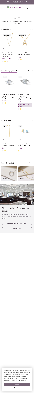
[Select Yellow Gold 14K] (5, 61)
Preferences (17, 388)
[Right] (32, 163)
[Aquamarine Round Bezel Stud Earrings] (25, 131)
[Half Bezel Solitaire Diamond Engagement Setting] (9, 82)
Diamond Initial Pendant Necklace (24, 53)
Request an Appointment (17, 223)
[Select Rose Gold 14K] (7, 61)
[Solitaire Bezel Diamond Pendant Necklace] (9, 40)
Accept (17, 384)
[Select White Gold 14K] (2, 61)
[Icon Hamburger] (2, 8)
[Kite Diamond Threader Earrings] (9, 131)
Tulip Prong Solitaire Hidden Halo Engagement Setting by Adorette (24, 97)
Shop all (30, 29)
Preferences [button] (23, 380)
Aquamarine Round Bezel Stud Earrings (24, 144)
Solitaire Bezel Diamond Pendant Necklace (8, 54)
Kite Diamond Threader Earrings (8, 144)
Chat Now (17, 229)
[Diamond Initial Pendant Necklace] (25, 40)
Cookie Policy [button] (14, 378)
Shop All (30, 120)
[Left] (29, 163)
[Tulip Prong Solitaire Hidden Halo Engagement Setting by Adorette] (25, 82)
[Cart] (32, 8)
